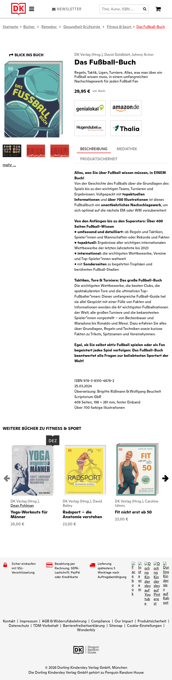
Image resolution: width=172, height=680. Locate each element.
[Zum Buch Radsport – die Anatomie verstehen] (85, 470)
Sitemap (116, 625)
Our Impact (124, 621)
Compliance (100, 621)
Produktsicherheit (152, 621)
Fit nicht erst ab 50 (133, 512)
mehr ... (9, 165)
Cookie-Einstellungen (144, 625)
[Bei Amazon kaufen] (126, 108)
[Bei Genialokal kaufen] (90, 108)
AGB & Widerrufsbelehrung (64, 621)
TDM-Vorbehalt (45, 625)
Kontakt (9, 621)
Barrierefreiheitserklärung (84, 625)
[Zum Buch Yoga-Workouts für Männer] (33, 470)
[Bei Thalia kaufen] (126, 128)
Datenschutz (19, 625)
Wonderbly (86, 630)
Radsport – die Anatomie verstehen (82, 514)
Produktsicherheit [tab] (99, 159)
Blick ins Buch (28, 55)
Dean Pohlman (22, 505)
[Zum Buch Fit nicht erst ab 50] (137, 469)
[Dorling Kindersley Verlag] (18, 9)
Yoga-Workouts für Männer (29, 514)
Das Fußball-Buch (150, 26)
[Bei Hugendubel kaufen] (90, 128)
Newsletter (69, 9)
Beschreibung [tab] (93, 149)
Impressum (28, 621)
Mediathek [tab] (127, 149)
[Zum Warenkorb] (158, 9)
